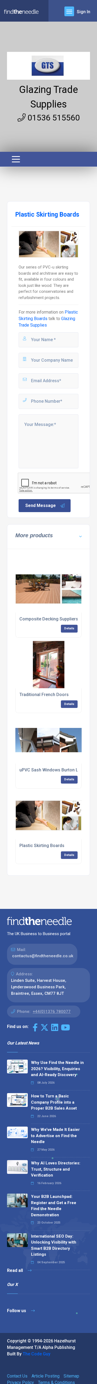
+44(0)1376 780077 (52, 1011)
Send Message (40, 505)
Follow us (17, 1310)
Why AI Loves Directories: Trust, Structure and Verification (55, 1169)
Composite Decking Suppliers (48, 619)
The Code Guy (36, 1353)
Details (69, 628)
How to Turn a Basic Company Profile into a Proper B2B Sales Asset (54, 1102)
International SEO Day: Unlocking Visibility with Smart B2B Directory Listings (53, 1245)
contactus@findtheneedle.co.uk (42, 955)
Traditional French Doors (44, 694)
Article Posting (46, 1376)
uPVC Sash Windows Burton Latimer (55, 769)
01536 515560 (53, 117)
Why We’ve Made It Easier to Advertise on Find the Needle (55, 1135)
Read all (15, 1270)
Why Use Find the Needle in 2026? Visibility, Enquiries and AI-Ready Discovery (57, 1068)
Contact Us (17, 1376)
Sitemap (71, 1376)
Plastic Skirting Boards (41, 845)
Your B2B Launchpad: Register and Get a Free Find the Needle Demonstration (53, 1205)
